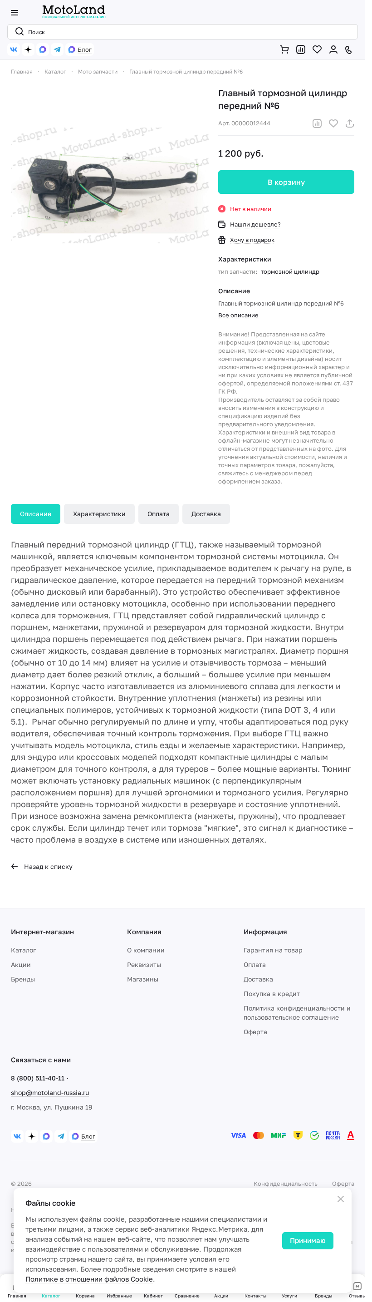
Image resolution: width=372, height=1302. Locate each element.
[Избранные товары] (319, 49)
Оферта (255, 1032)
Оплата (158, 514)
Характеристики (99, 514)
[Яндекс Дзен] (28, 49)
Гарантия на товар (273, 950)
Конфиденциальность (286, 1183)
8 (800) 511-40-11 (37, 1078)
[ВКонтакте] (13, 49)
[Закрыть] (340, 1199)
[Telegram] (57, 49)
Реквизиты (144, 964)
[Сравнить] (317, 123)
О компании (146, 950)
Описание (35, 514)
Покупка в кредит (272, 993)
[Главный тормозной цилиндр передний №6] (110, 185)
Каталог (23, 950)
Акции (21, 964)
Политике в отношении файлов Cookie (89, 1279)
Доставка (206, 514)
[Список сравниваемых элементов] (302, 49)
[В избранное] (333, 123)
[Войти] (335, 49)
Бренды (23, 979)
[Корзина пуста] (286, 49)
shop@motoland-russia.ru (50, 1092)
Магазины (142, 979)
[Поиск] (18, 32)
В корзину (286, 182)
